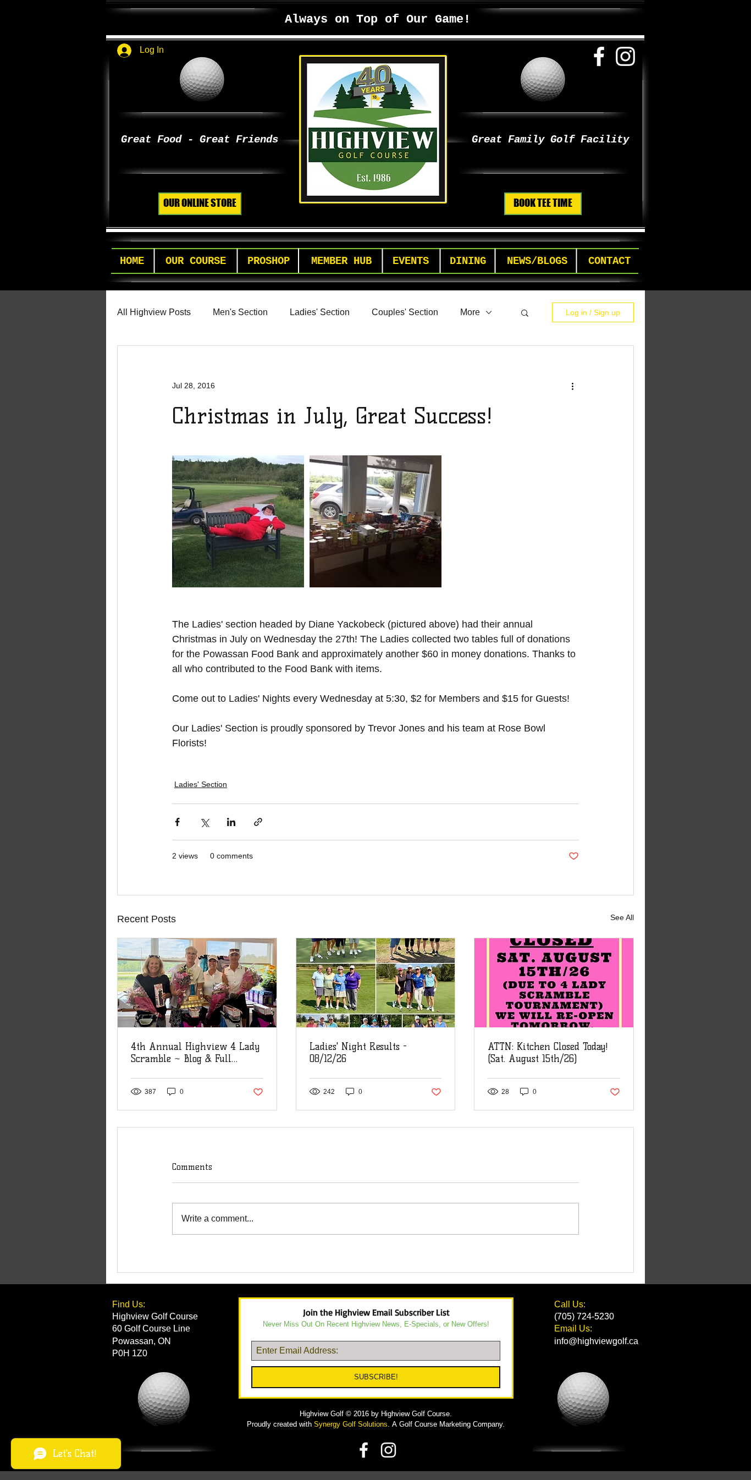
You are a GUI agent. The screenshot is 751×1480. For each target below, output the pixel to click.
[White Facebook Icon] (599, 56)
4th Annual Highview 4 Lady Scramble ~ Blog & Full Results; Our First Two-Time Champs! (195, 1053)
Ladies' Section (320, 312)
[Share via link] (258, 822)
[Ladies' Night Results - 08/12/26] (375, 982)
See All (622, 917)
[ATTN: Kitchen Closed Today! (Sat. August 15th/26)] (553, 982)
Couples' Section (405, 312)
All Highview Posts (154, 312)
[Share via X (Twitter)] (204, 822)
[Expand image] (238, 521)
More (470, 312)
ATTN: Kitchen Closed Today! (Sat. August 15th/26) (548, 1053)
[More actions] (572, 385)
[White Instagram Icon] (625, 56)
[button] (195, 261)
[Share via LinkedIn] (231, 822)
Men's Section (240, 312)
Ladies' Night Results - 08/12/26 (358, 1053)
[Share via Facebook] (177, 822)
